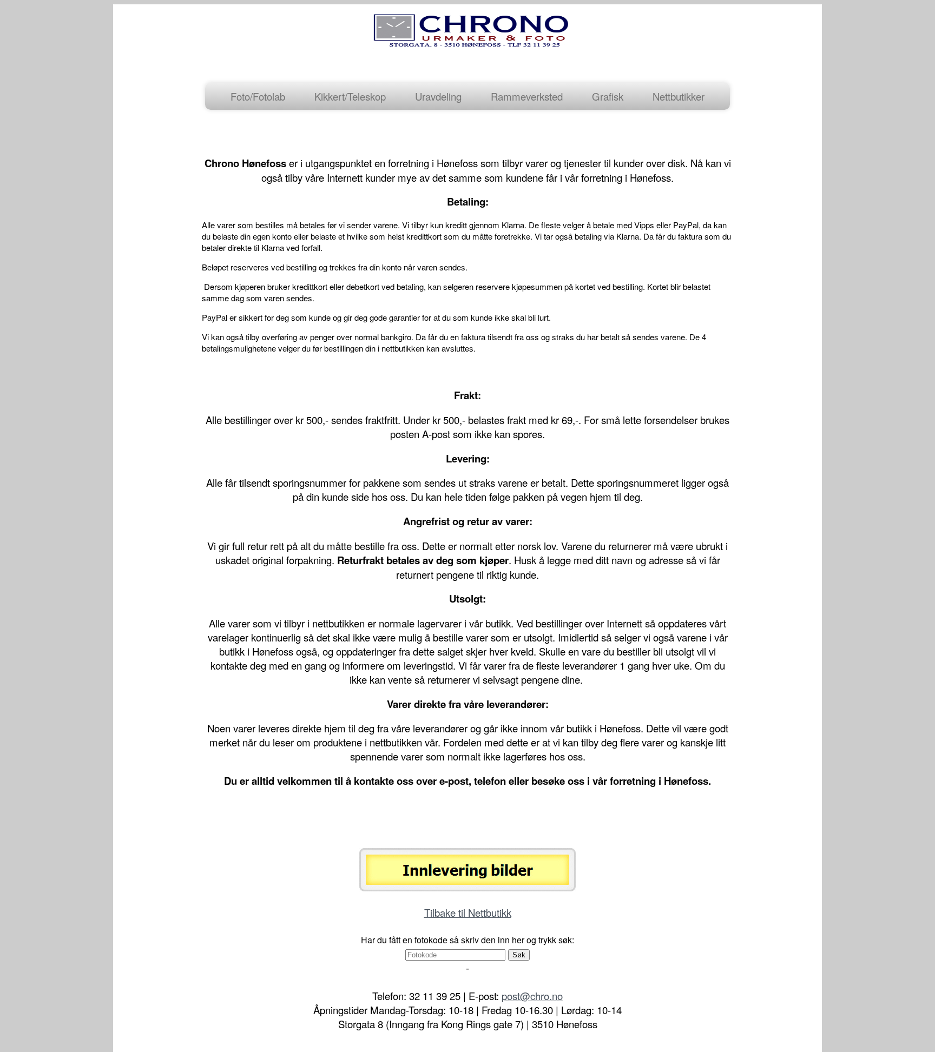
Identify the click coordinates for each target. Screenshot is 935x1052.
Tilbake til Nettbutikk (467, 912)
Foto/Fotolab (258, 96)
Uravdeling (438, 96)
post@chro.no (532, 996)
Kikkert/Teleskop (350, 96)
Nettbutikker (678, 96)
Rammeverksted (527, 96)
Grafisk (607, 96)
